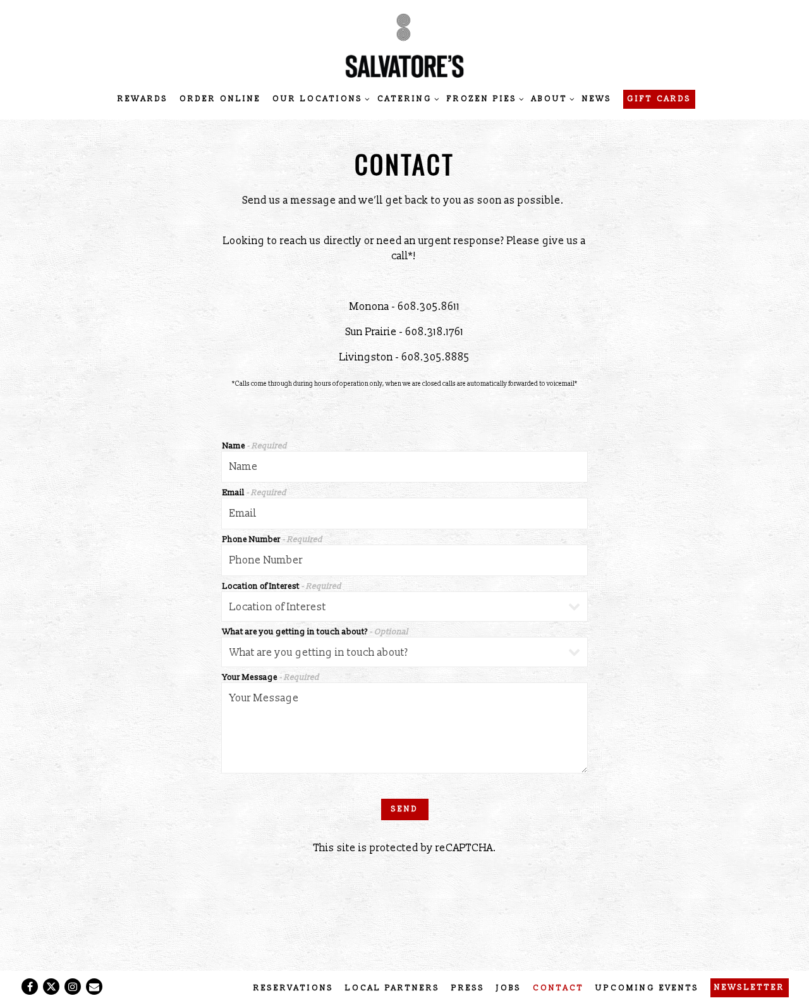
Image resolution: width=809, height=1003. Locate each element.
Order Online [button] (220, 99)
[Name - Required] (404, 467)
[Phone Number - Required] (404, 560)
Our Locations (319, 99)
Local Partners (392, 988)
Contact (558, 988)
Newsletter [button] (749, 987)
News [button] (597, 99)
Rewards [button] (143, 99)
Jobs (508, 988)
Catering (406, 99)
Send (404, 809)
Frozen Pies (483, 99)
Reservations (293, 988)
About (551, 99)
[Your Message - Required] (404, 727)
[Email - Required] (404, 513)
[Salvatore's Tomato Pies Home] (404, 45)
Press (468, 988)
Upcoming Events (647, 988)
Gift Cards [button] (659, 99)
